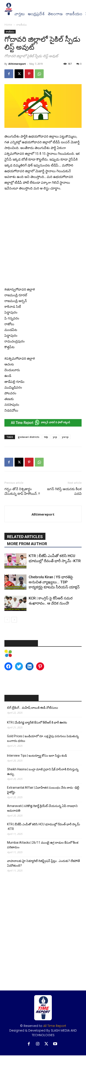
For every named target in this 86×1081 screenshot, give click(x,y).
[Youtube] (55, 1044)
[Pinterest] (29, 73)
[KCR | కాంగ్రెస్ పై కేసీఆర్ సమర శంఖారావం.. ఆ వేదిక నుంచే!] (15, 603)
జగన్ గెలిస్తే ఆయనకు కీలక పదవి (64, 491)
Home (8, 24)
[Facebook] (8, 73)
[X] (19, 73)
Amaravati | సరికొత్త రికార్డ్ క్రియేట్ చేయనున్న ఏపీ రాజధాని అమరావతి (42, 808)
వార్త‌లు (19, 13)
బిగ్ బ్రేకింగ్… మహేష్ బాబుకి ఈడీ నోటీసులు (32, 707)
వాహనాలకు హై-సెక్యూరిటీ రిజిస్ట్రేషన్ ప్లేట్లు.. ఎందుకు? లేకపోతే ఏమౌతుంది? (43, 863)
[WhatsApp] (39, 73)
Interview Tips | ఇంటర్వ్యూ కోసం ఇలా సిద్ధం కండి (37, 755)
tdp (46, 436)
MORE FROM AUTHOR (27, 543)
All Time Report (54, 1026)
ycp (55, 436)
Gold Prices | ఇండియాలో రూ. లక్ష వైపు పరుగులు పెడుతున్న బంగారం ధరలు (43, 738)
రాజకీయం (74, 13)
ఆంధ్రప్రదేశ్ (36, 13)
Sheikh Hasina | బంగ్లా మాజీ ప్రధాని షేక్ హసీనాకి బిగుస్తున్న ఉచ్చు (43, 771)
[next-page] (14, 619)
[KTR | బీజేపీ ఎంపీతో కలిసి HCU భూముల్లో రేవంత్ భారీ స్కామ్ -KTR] (15, 561)
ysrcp (65, 436)
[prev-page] (7, 619)
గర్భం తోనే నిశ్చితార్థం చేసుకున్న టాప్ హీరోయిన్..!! (22, 491)
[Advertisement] (43, 240)
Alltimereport (17, 63)
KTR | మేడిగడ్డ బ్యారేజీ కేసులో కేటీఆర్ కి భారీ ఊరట (37, 722)
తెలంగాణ (55, 13)
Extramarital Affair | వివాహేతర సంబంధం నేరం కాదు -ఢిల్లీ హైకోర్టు (43, 790)
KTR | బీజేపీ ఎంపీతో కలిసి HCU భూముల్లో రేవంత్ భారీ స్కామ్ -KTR (43, 826)
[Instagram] (38, 1044)
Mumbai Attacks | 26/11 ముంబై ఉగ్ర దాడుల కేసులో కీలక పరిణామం (42, 845)
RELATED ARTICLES (25, 536)
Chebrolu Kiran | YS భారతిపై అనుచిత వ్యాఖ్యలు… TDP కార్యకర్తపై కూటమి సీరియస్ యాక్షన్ (54, 582)
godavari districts (28, 436)
